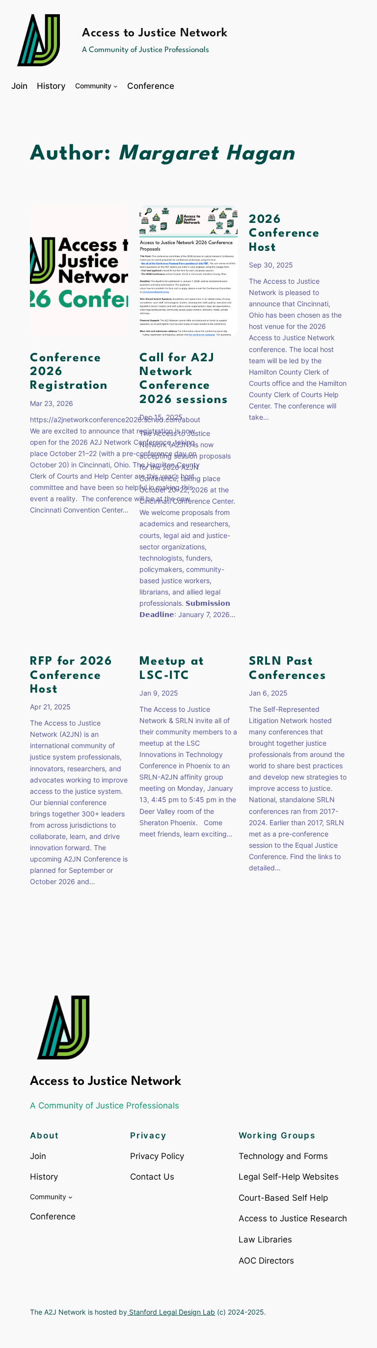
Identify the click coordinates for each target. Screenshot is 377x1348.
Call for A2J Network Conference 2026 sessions (183, 379)
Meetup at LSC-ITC (171, 668)
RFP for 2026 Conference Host (71, 675)
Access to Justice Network (155, 33)
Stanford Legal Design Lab (171, 1312)
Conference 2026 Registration (69, 372)
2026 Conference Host (284, 233)
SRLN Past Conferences (287, 668)
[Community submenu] (115, 86)
